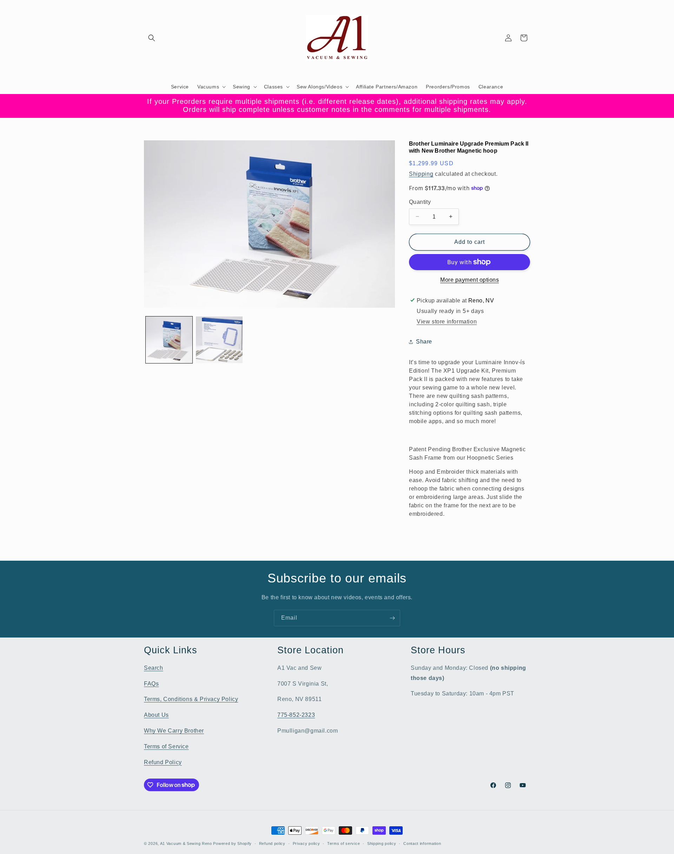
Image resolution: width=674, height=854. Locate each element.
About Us (156, 715)
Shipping (421, 173)
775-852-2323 (296, 715)
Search (153, 667)
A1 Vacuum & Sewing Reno (186, 843)
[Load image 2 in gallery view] (219, 339)
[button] (151, 38)
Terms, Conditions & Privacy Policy (191, 699)
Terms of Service (166, 746)
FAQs (151, 683)
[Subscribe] (392, 618)
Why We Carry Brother (174, 730)
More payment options (469, 280)
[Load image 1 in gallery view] (169, 339)
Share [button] (424, 342)
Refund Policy (163, 762)
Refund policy (272, 843)
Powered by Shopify (232, 843)
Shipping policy (381, 843)
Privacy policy (306, 843)
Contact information (422, 843)
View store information (447, 322)
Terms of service (343, 843)
